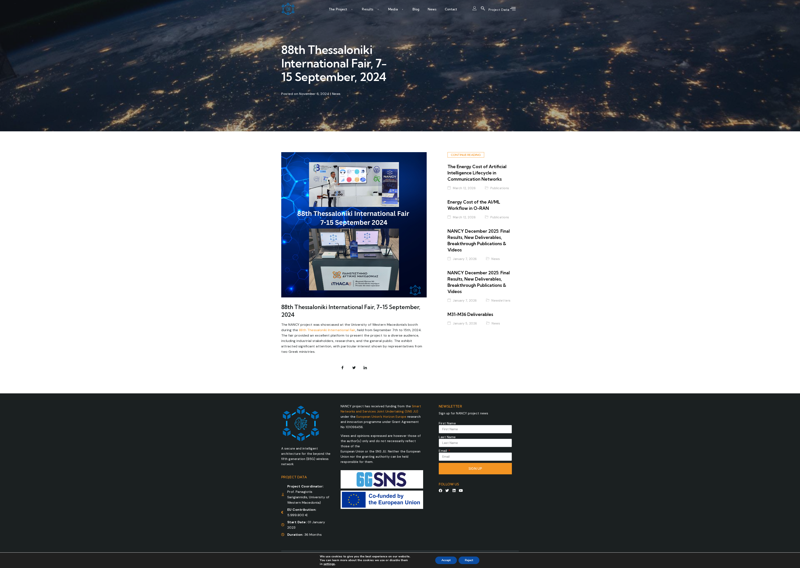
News (432, 9)
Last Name (447, 437)
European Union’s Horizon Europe (381, 417)
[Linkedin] (454, 490)
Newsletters (501, 301)
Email (443, 450)
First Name (447, 423)
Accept (446, 560)
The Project (338, 9)
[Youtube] (461, 490)
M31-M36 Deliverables (470, 314)
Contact (451, 9)
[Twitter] (447, 490)
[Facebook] (440, 490)
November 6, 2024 (314, 94)
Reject (469, 560)
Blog (415, 9)
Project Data (499, 9)
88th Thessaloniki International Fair (327, 330)
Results (367, 9)
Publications (499, 188)
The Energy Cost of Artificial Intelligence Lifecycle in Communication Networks (477, 173)
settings (329, 564)
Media (393, 9)
